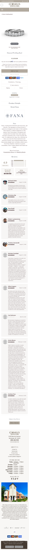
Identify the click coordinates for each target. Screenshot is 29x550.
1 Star (12, 166)
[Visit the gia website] (11, 528)
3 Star (12, 163)
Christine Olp (12, 195)
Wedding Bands (21, 152)
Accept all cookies (19, 546)
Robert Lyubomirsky (14, 219)
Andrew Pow (12, 394)
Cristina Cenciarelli (13, 243)
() (25, 160)
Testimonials (14, 451)
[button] (22, 1)
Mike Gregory (12, 286)
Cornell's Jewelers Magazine (14, 456)
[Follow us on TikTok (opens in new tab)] (15, 479)
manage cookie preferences (15, 543)
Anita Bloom (12, 340)
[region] (14, 32)
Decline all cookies (10, 546)
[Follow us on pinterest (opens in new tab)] (17, 479)
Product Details (14, 103)
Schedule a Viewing (14, 82)
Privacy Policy (14, 453)
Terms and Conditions (14, 454)
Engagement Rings (9, 152)
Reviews (14, 157)
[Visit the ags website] (6, 528)
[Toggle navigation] (2, 10)
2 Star (12, 164)
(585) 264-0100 (14, 48)
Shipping (8, 87)
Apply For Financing (14, 74)
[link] (7, 1)
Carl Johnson (12, 315)
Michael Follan (12, 180)
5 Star (12, 160)
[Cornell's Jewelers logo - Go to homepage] (14, 5)
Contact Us (14, 449)
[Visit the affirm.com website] (14, 532)
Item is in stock (14, 95)
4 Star (12, 161)
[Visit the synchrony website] (23, 528)
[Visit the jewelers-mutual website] (17, 528)
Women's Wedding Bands (7, 14)
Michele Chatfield (13, 253)
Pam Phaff (11, 208)
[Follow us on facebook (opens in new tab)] (11, 479)
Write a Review (14, 422)
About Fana (14, 107)
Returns (21, 87)
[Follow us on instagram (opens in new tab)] (13, 479)
